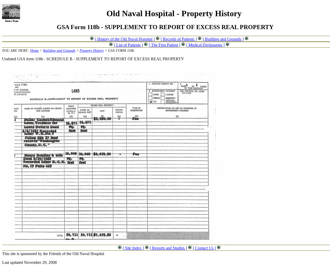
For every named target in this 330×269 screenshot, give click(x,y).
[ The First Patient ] (164, 45)
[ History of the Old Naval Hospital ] (125, 39)
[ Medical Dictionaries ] (205, 45)
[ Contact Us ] (204, 248)
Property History (92, 50)
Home (34, 50)
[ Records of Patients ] (179, 39)
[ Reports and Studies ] (168, 248)
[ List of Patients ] (128, 45)
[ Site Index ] (133, 248)
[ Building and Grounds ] (223, 39)
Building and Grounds (59, 50)
